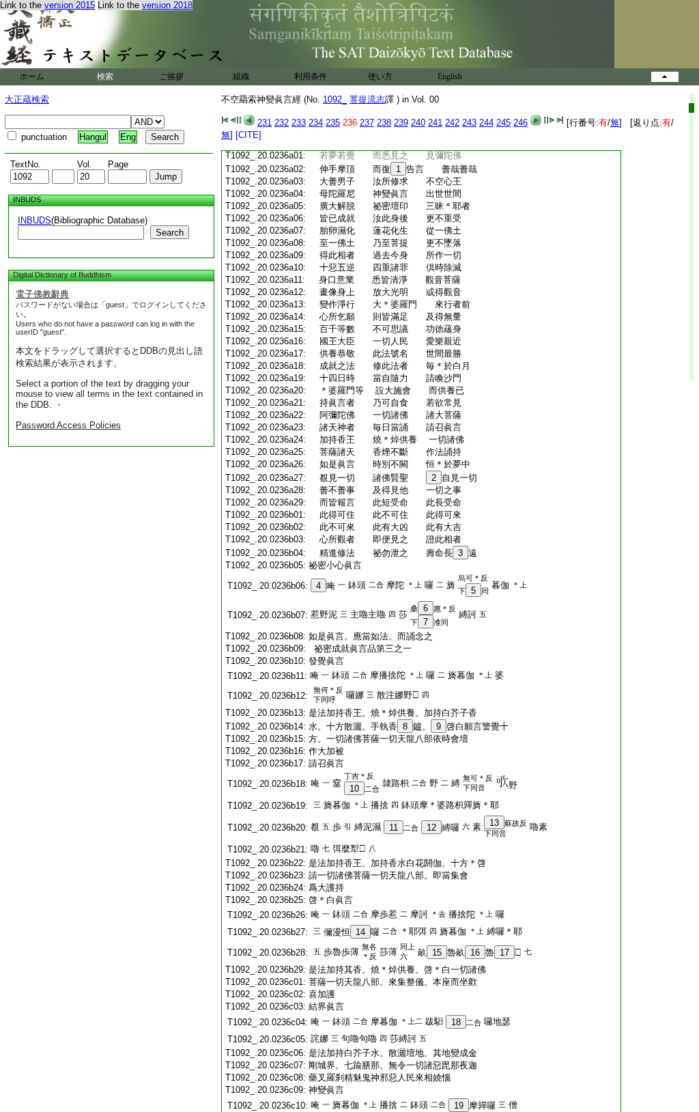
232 (281, 122)
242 (452, 122)
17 (504, 952)
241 (435, 122)
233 (298, 122)
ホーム (32, 76)
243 (469, 122)
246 (520, 122)
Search (170, 232)
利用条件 (310, 76)
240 (418, 122)
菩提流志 (367, 99)
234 (316, 122)
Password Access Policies (68, 425)
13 (494, 823)
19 (458, 1105)
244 (486, 122)
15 (437, 952)
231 (264, 122)
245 (503, 122)
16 (475, 952)
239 (401, 122)
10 (354, 788)
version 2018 (167, 5)
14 (360, 932)
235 (333, 122)
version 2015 (69, 5)
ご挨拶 (171, 76)
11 (393, 827)
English (450, 76)
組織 (241, 76)
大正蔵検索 (27, 99)
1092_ (335, 99)
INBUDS (34, 220)
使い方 (380, 76)
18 (456, 1022)
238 (384, 122)
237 (367, 122)
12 (431, 827)
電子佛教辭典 (42, 294)
